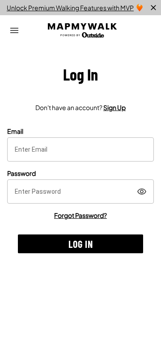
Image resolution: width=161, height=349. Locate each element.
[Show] (141, 191)
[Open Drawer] (14, 30)
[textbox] (80, 149)
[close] (153, 7)
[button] (80, 243)
